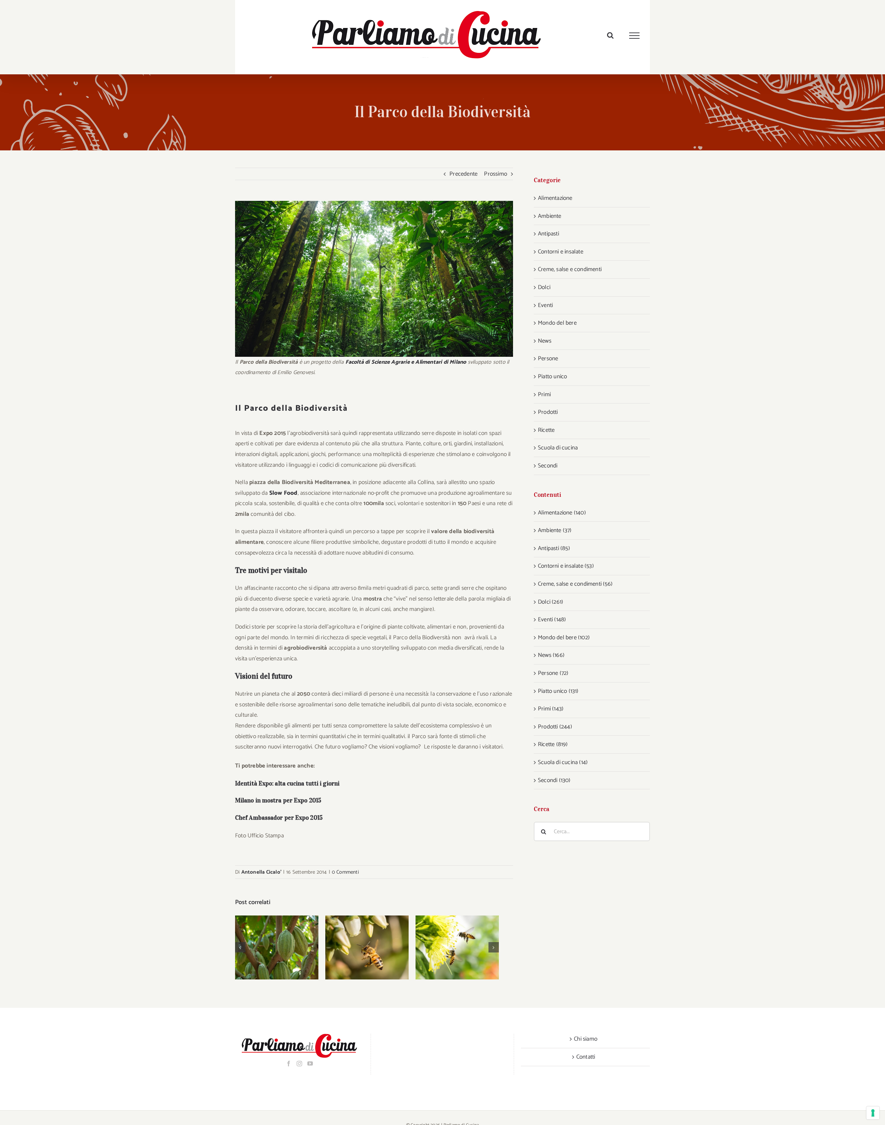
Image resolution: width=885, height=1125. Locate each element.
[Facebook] (288, 1063)
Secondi (547, 466)
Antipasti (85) (554, 548)
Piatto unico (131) (558, 691)
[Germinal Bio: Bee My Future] (457, 947)
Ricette (546, 430)
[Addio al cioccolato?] (276, 947)
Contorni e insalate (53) (566, 566)
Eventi (545, 305)
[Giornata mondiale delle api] (367, 947)
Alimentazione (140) (562, 513)
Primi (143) (550, 709)
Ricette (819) (553, 744)
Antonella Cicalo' (261, 872)
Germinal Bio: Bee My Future (448, 947)
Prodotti (548, 412)
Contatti (585, 1057)
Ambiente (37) (555, 530)
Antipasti (548, 234)
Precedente (463, 174)
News (544, 341)
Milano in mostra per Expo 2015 (278, 800)
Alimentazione (555, 198)
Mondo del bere (557, 323)
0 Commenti (345, 872)
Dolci (544, 287)
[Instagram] (299, 1063)
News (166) (551, 655)
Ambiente (549, 216)
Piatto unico (552, 376)
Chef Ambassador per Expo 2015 (279, 817)
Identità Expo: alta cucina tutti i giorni (287, 783)
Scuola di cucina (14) (563, 762)
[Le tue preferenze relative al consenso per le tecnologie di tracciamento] (872, 1112)
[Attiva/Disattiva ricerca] (610, 35)
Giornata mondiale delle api (358, 947)
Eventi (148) (552, 619)
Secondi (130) (554, 780)
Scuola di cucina (558, 448)
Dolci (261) (550, 602)
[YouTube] (310, 1063)
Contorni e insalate (560, 252)
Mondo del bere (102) (564, 637)
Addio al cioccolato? (267, 947)
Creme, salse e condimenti (570, 269)
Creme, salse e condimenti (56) (575, 584)
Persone (548, 358)
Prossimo (495, 174)
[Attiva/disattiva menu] (635, 35)
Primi (544, 394)
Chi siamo (585, 1039)
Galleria (285, 947)
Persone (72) (553, 673)
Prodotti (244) (555, 727)
